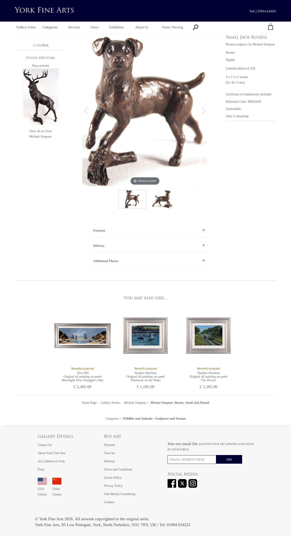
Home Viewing (172, 27)
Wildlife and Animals (137, 418)
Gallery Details (55, 437)
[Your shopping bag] (270, 27)
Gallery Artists (26, 27)
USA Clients (42, 491)
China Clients (56, 491)
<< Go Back (40, 45)
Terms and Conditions (118, 469)
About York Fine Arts (51, 453)
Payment (99, 230)
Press (41, 469)
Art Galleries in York (51, 461)
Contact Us (45, 445)
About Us (141, 27)
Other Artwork (40, 58)
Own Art (109, 453)
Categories (50, 27)
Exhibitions (116, 27)
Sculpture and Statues (170, 418)
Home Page (89, 402)
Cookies (109, 502)
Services (74, 27)
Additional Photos (105, 261)
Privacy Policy (113, 486)
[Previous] (86, 111)
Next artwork (40, 65)
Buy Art (112, 437)
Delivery (99, 245)
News (94, 27)
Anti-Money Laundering (119, 494)
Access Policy (113, 477)
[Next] (203, 111)
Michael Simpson (40, 136)
